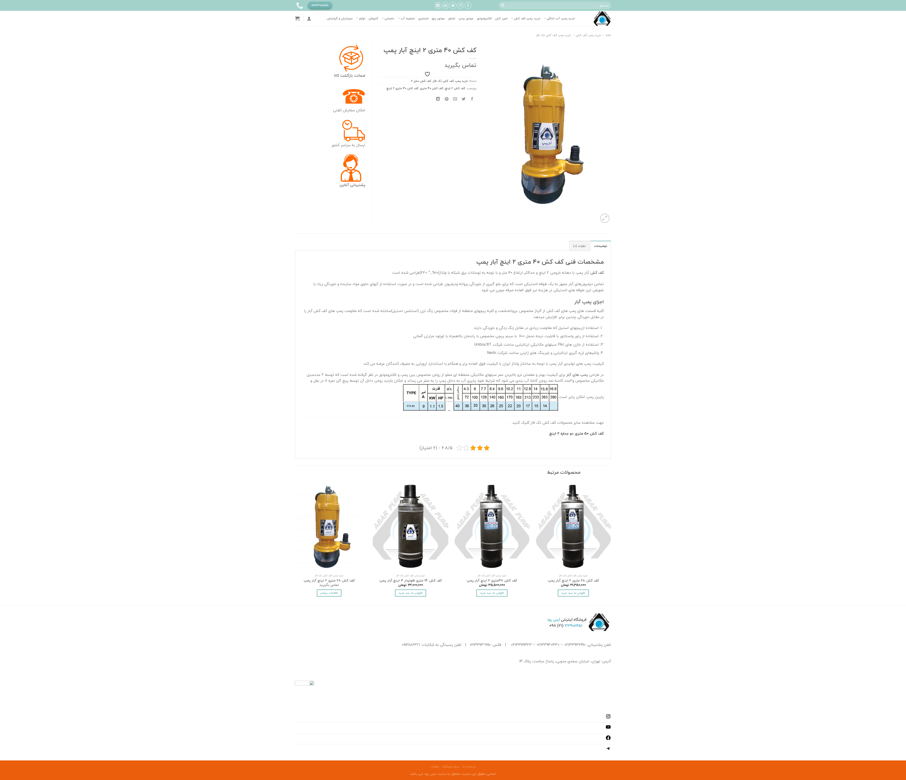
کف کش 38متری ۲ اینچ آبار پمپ (492, 580)
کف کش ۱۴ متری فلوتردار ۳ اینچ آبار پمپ (410, 580)
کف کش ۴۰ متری (431, 88)
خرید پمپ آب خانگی (561, 18)
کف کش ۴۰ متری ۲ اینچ (402, 88)
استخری (423, 18)
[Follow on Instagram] (460, 5)
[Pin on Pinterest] (446, 99)
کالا (336, 75)
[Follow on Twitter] (452, 5)
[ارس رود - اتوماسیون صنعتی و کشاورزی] (596, 18)
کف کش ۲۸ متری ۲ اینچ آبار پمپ (329, 580)
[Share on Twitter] (464, 99)
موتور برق (438, 18)
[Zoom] (604, 218)
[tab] (600, 246)
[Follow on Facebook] (468, 5)
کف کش (597, 272)
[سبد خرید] (297, 18)
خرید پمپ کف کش (527, 18)
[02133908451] (299, 5)
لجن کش (501, 18)
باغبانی (389, 18)
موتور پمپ (465, 18)
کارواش (373, 18)
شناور (451, 18)
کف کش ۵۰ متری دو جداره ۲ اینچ (576, 433)
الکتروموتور (484, 18)
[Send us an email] (445, 5)
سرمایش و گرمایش (340, 18)
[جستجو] (502, 5)
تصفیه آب (408, 18)
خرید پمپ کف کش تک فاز (553, 35)
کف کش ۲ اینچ (455, 88)
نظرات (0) (579, 246)
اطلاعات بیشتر (329, 592)
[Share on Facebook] (472, 99)
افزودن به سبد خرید (573, 592)
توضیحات (600, 246)
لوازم (362, 18)
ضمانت (359, 75)
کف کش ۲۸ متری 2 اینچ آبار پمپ (573, 580)
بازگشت (346, 75)
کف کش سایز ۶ (421, 80)
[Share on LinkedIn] (438, 99)
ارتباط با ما (468, 766)
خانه (608, 35)
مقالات (435, 766)
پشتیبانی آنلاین (352, 185)
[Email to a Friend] (455, 99)
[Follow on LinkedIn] (438, 5)
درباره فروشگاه (450, 766)
